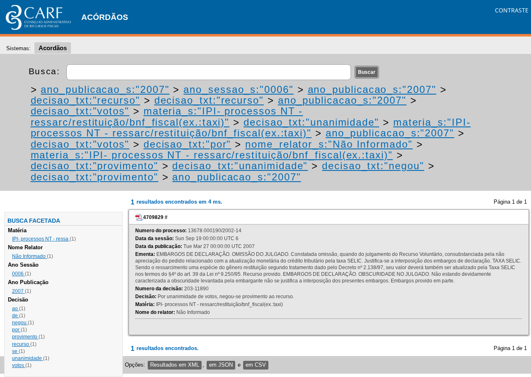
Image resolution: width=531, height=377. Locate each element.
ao (15, 308)
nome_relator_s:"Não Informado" (329, 144)
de (15, 316)
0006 (18, 274)
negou (20, 323)
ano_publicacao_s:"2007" (105, 89)
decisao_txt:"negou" (373, 165)
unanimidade (27, 358)
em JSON (221, 365)
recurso (21, 344)
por (16, 330)
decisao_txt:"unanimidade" (311, 122)
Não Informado (29, 256)
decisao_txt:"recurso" (85, 100)
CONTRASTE (512, 10)
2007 (18, 291)
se (15, 351)
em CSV (256, 365)
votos (18, 365)
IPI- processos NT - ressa (41, 239)
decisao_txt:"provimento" (94, 165)
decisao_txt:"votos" (80, 111)
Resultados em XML (174, 365)
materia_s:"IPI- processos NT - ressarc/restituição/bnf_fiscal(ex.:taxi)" (167, 116)
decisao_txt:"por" (187, 144)
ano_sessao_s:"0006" (238, 89)
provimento (25, 337)
